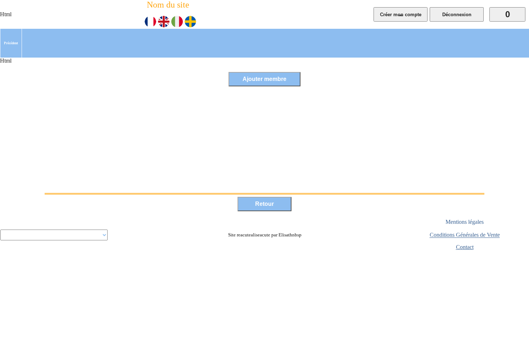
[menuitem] (11, 43)
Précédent (11, 43)
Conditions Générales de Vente (465, 235)
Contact (465, 247)
